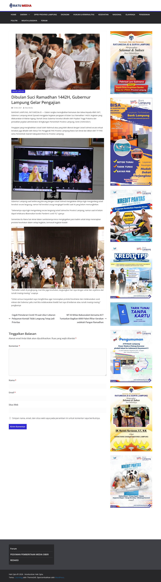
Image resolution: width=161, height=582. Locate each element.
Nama (12, 380)
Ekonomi (65, 14)
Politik (14, 20)
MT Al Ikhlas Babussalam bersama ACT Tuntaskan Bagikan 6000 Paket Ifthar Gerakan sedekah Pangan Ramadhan (82, 319)
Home (13, 14)
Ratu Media (29, 108)
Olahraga (130, 14)
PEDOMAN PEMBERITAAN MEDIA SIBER (29, 554)
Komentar (14, 346)
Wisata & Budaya (29, 20)
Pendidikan (144, 14)
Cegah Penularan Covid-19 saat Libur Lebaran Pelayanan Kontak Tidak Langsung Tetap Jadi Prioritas (33, 319)
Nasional (117, 14)
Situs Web (13, 404)
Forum (44, 20)
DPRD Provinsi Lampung (45, 14)
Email (12, 392)
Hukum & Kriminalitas (83, 14)
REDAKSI (14, 560)
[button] (28, 14)
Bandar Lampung (18, 91)
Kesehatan (103, 14)
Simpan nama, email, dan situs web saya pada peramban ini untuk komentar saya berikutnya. (56, 418)
